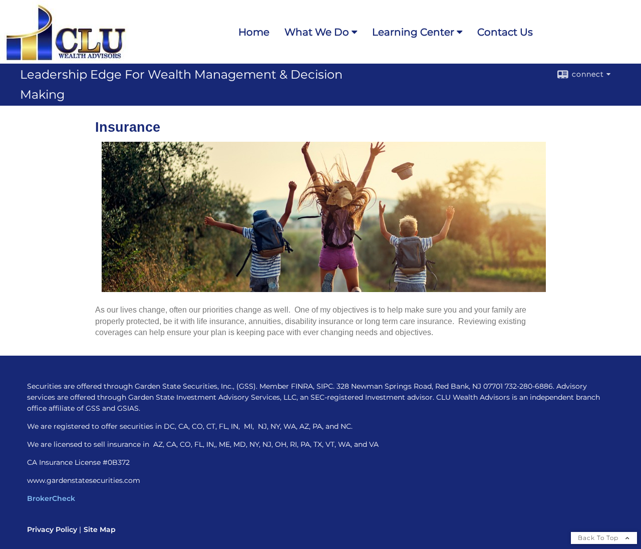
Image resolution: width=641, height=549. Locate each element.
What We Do (316, 32)
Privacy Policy (52, 529)
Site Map (100, 529)
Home (253, 32)
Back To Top (599, 537)
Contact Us (505, 32)
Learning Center (413, 32)
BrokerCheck (51, 498)
